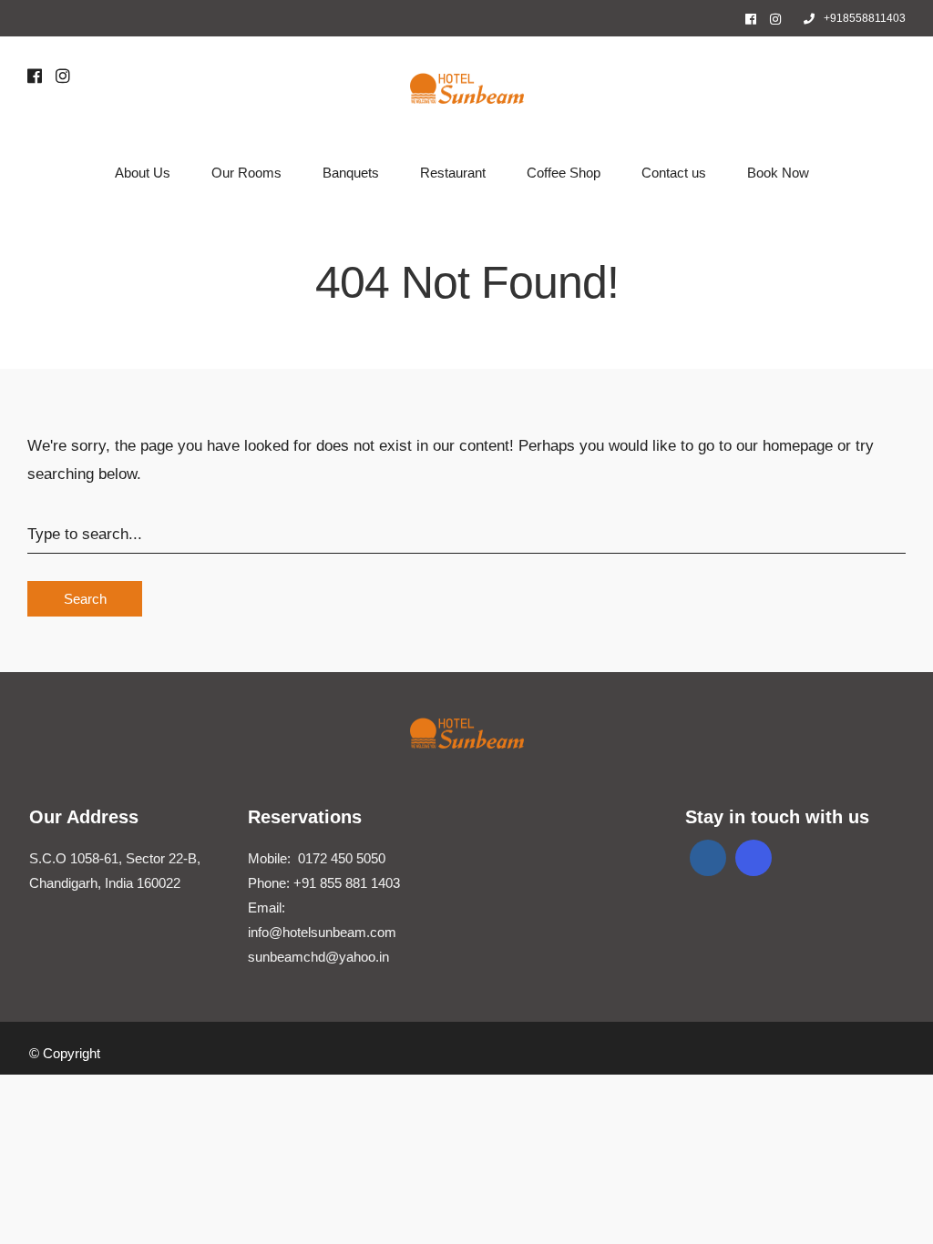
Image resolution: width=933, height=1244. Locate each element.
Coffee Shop (563, 172)
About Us (142, 172)
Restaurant (453, 172)
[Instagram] (775, 19)
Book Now (778, 172)
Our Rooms (246, 172)
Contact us (673, 172)
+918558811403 (865, 18)
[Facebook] (708, 858)
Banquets (351, 172)
